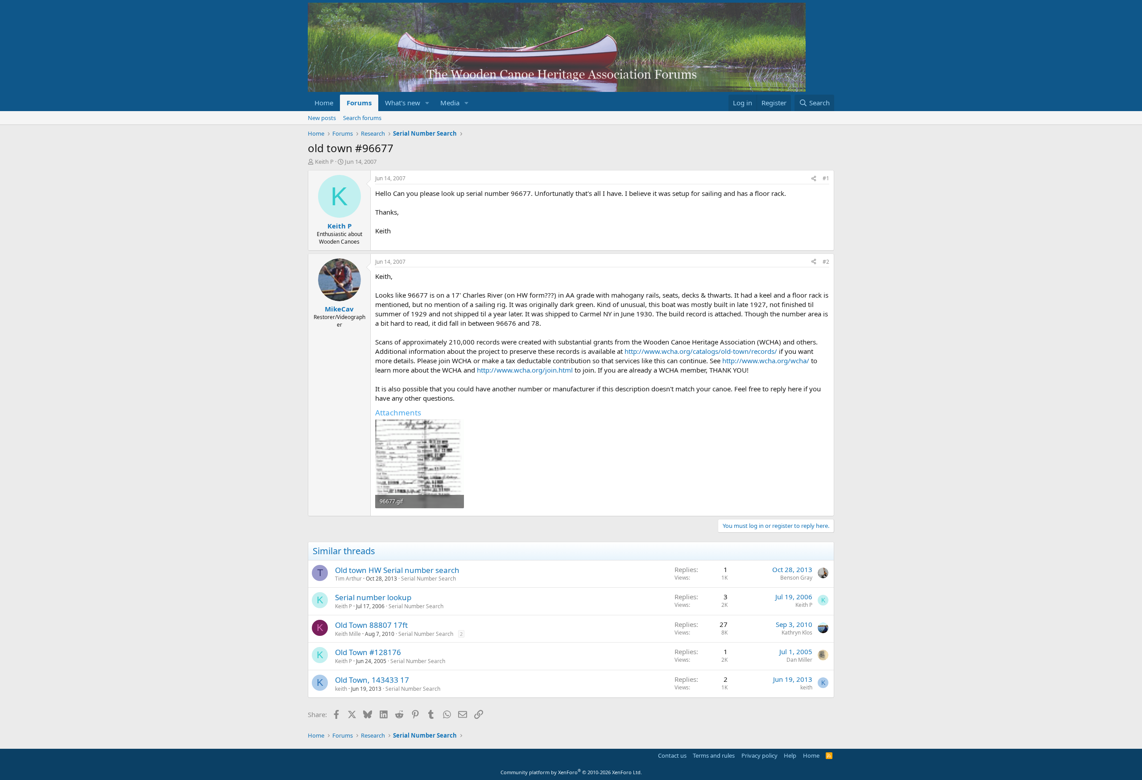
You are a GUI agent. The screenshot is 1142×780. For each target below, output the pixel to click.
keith (341, 689)
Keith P (324, 162)
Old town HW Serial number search (397, 570)
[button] (427, 103)
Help (790, 755)
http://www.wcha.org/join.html (525, 369)
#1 (826, 178)
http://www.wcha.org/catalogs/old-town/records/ (701, 351)
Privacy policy (759, 755)
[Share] (813, 179)
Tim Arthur (348, 578)
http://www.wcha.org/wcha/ (765, 360)
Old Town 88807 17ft (371, 625)
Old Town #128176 (368, 652)
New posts (322, 118)
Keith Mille (348, 634)
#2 (826, 262)
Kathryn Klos (797, 632)
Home (323, 102)
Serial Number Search (428, 578)
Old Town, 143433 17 (372, 680)
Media (449, 102)
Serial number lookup (373, 597)
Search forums (362, 118)
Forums (359, 102)
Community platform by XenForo (571, 772)
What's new (402, 102)
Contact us (672, 755)
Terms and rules (714, 755)
